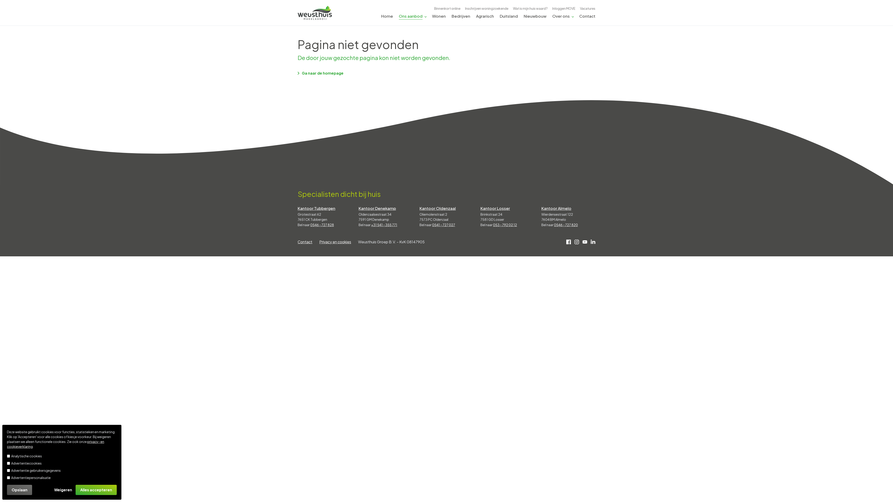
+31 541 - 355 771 (384, 225)
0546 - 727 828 (322, 225)
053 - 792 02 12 (505, 225)
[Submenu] (425, 16)
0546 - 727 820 (566, 225)
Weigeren (63, 489)
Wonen (439, 16)
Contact (587, 16)
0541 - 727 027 (443, 225)
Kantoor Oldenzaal (438, 208)
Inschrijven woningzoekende (486, 8)
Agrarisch (485, 16)
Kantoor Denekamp (377, 208)
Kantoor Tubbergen (316, 208)
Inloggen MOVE (563, 8)
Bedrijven (461, 16)
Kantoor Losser (495, 208)
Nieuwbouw (535, 16)
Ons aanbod (411, 16)
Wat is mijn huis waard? (530, 8)
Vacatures (587, 8)
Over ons (561, 16)
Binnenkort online (447, 8)
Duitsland (509, 16)
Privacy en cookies (335, 241)
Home (387, 16)
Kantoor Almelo (556, 208)
